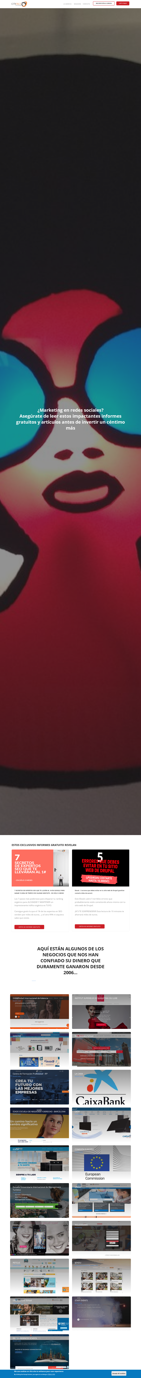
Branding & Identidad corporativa (86, 1265)
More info (51, 1374)
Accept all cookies (118, 1373)
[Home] (19, 4)
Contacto (86, 4)
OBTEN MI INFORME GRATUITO (29, 927)
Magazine (77, 4)
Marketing (78, 1228)
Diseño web (17, 1001)
